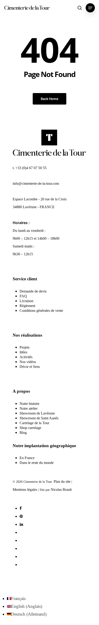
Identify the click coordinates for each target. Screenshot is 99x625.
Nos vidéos (28, 362)
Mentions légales (25, 489)
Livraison (26, 301)
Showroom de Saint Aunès (39, 418)
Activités (26, 357)
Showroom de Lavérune (37, 413)
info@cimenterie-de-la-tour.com (36, 183)
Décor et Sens (30, 367)
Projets (24, 347)
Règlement (27, 306)
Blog (23, 433)
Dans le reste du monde (37, 463)
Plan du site (62, 481)
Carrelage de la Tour (34, 423)
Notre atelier (29, 408)
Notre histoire (29, 404)
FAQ (23, 296)
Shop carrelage (30, 428)
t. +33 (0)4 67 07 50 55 (30, 168)
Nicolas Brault (61, 489)
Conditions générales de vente (41, 310)
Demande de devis (33, 291)
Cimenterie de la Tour (27, 8)
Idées (23, 352)
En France (27, 458)
